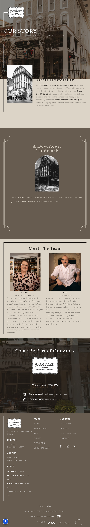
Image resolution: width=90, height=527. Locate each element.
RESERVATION (40, 428)
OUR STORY (65, 424)
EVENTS (37, 438)
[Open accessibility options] (5, 521)
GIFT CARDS (39, 443)
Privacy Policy (45, 506)
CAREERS (64, 438)
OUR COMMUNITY (68, 433)
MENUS (37, 433)
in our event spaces (45, 399)
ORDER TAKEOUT (42, 448)
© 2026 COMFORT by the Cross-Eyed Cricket (45, 511)
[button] (88, 8)
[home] (14, 12)
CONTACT (64, 428)
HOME (36, 424)
